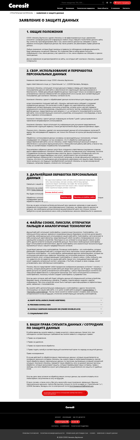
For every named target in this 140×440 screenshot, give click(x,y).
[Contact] (111, 2)
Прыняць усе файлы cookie (84, 197)
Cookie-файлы (88, 290)
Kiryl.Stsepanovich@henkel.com (81, 386)
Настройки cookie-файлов (37, 292)
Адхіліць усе (66, 197)
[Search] (103, 2)
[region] (70, 189)
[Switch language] (107, 2)
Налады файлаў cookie (54, 192)
